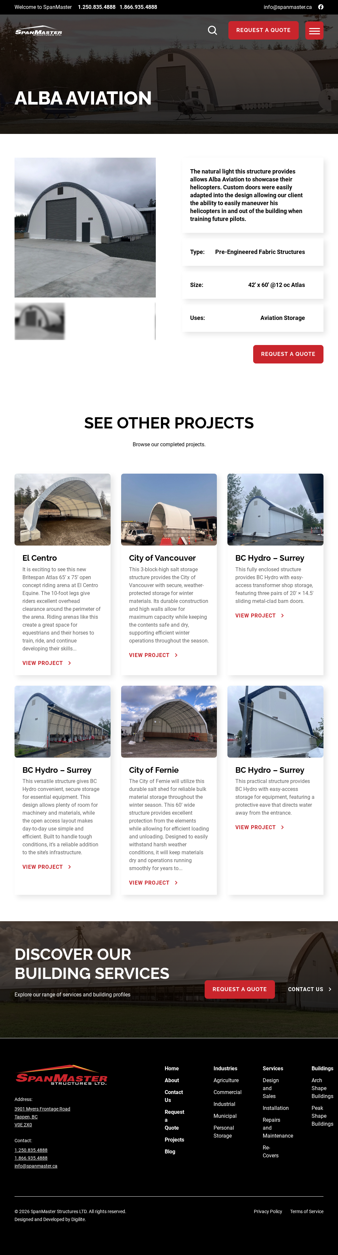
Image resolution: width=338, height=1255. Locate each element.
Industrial (224, 1104)
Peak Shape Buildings (322, 1116)
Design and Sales (271, 1088)
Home (172, 1068)
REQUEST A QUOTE (240, 990)
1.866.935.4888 (138, 7)
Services (273, 1068)
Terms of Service (306, 1211)
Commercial (228, 1092)
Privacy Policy (268, 1211)
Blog (170, 1151)
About (172, 1080)
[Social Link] (320, 7)
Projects (174, 1140)
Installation (276, 1108)
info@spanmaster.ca (288, 7)
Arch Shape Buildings (322, 1088)
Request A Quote (263, 30)
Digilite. (78, 1219)
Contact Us (305, 990)
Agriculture (226, 1080)
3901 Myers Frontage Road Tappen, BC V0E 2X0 (42, 1116)
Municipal (225, 1116)
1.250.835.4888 (97, 7)
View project (42, 663)
